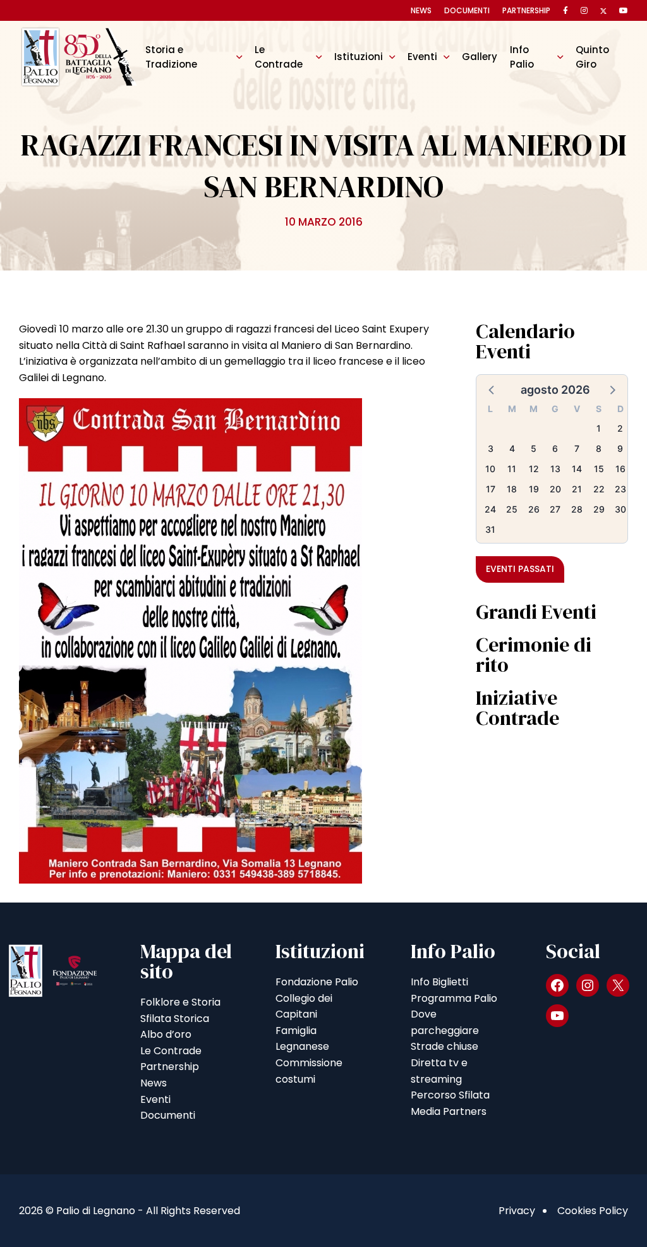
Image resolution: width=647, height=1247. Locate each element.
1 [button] (598, 428)
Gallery (479, 56)
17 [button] (490, 489)
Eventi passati (520, 569)
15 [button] (599, 468)
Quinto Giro (592, 56)
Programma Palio (454, 998)
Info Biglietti (439, 982)
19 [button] (534, 489)
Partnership (526, 10)
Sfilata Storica (174, 1018)
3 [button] (490, 448)
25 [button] (511, 509)
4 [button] (512, 448)
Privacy (517, 1210)
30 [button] (620, 509)
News (421, 10)
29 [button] (599, 509)
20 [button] (555, 489)
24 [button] (490, 509)
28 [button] (577, 509)
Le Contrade (279, 56)
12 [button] (534, 468)
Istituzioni (358, 56)
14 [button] (577, 468)
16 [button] (620, 468)
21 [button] (577, 489)
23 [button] (620, 489)
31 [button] (490, 529)
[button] (492, 389)
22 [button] (599, 489)
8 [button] (599, 448)
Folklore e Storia (180, 1002)
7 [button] (576, 448)
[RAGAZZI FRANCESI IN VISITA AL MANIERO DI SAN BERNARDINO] (190, 640)
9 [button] (620, 448)
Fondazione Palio (316, 982)
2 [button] (620, 428)
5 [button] (533, 448)
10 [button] (490, 468)
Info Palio (522, 56)
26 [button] (534, 509)
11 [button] (511, 468)
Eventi (422, 56)
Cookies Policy (592, 1210)
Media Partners (449, 1111)
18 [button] (512, 489)
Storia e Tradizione (171, 56)
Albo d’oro (165, 1034)
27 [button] (555, 509)
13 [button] (555, 468)
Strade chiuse (444, 1046)
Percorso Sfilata (450, 1095)
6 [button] (555, 448)
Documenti (467, 10)
